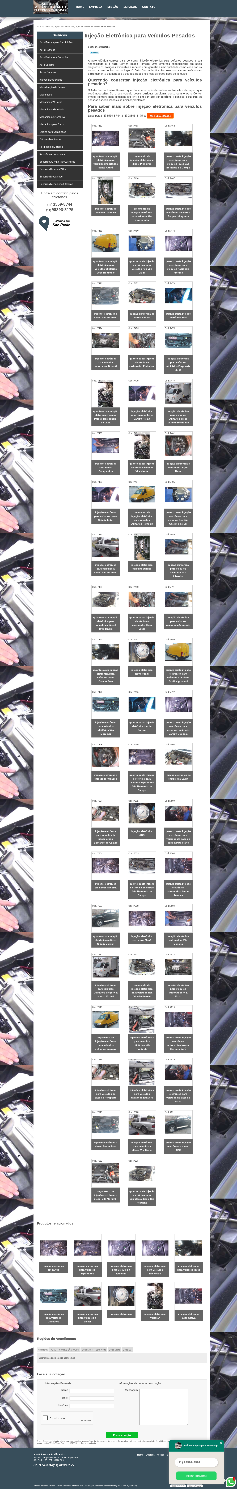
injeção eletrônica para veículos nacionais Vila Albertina (178, 570)
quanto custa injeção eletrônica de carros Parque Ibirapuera (178, 212)
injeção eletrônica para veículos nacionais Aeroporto (178, 621)
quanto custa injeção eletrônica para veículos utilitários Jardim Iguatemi (178, 675)
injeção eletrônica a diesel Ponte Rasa (105, 1144)
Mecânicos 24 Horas (51, 102)
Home (80, 6)
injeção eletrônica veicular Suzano (142, 566)
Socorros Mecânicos (51, 176)
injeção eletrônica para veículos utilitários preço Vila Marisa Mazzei (106, 991)
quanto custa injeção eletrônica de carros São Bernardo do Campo (142, 889)
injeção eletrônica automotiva (188, 1316)
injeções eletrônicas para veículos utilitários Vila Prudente (142, 1043)
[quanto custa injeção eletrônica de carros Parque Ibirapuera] (178, 190)
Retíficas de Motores (51, 146)
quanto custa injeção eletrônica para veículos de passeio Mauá (178, 1096)
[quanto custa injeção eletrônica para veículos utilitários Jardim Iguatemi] (178, 652)
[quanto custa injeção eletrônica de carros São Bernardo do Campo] (142, 866)
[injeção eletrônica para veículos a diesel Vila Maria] (142, 1124)
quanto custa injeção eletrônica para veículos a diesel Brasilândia (105, 623)
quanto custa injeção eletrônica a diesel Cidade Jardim (105, 940)
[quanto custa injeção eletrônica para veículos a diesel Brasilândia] (105, 599)
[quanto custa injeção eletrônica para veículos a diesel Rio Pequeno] (142, 1173)
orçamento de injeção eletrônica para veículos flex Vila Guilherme (142, 991)
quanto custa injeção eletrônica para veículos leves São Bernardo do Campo (178, 162)
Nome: (65, 1390)
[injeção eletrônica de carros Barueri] (142, 295)
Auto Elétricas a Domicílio (54, 57)
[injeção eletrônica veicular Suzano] (142, 547)
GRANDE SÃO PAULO (69, 1350)
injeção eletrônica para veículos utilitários (53, 1318)
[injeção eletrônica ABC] (142, 813)
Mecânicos (46, 94)
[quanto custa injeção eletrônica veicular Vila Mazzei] (142, 445)
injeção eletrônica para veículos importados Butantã (105, 362)
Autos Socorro (48, 72)
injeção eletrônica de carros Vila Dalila (178, 777)
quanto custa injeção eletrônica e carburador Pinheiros (142, 362)
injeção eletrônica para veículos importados (87, 1270)
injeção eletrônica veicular (155, 1316)
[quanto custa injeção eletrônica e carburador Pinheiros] (142, 340)
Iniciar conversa (196, 1476)
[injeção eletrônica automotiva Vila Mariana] (178, 918)
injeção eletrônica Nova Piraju (142, 671)
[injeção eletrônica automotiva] (189, 1296)
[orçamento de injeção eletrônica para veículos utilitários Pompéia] (142, 494)
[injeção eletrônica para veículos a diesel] (87, 1296)
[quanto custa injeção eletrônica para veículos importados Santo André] (105, 138)
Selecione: (43, 1350)
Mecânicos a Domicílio (52, 109)
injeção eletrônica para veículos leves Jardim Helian (141, 415)
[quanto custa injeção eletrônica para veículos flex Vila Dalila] (142, 243)
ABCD (53, 1350)
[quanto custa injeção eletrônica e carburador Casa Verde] (142, 599)
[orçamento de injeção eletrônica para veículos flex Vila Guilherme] (142, 967)
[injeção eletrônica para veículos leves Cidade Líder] (105, 494)
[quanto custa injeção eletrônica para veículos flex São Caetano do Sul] (178, 494)
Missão (112, 6)
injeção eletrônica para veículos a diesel (87, 1318)
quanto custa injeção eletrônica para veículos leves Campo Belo (105, 675)
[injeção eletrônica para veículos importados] (87, 1248)
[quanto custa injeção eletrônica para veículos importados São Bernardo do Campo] (142, 757)
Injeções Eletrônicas (51, 79)
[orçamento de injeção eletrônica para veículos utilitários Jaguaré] (105, 1019)
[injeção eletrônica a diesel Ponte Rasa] (105, 1124)
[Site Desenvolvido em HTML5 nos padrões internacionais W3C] (178, 1485)
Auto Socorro (47, 64)
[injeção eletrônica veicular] (155, 1296)
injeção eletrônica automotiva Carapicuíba (105, 467)
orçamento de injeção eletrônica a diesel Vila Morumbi (105, 1195)
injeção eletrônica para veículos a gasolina (121, 1270)
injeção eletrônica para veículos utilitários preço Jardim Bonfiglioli (178, 417)
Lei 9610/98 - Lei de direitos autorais (81, 1443)
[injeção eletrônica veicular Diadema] (105, 190)
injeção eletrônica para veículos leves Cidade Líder (105, 516)
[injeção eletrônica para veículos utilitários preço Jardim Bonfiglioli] (178, 393)
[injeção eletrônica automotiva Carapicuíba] (105, 445)
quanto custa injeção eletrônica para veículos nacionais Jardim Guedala (178, 728)
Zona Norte (100, 1350)
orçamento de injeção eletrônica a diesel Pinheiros (142, 160)
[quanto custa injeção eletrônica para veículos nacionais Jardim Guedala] (178, 704)
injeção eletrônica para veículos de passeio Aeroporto (106, 1094)
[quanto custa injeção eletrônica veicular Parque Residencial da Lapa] (105, 393)
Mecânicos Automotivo (53, 117)
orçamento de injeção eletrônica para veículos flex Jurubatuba (142, 214)
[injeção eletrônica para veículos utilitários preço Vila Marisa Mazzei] (105, 967)
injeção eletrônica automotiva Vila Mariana (178, 940)
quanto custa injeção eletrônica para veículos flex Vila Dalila (142, 267)
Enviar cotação (122, 1435)
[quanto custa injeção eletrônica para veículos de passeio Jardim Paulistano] (178, 813)
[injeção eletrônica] (121, 1296)
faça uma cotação (160, 115)
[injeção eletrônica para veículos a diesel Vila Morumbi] (105, 547)
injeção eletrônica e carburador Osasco (105, 777)
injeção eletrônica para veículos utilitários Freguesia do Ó (178, 364)
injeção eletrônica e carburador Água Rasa (178, 467)
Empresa (95, 6)
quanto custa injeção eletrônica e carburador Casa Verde (142, 623)
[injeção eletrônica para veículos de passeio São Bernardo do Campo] (105, 813)
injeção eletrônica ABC (142, 833)
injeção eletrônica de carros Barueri (142, 315)
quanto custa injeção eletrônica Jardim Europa (142, 726)
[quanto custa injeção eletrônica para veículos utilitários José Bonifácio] (105, 243)
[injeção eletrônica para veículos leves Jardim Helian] (142, 393)
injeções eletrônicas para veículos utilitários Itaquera (142, 1094)
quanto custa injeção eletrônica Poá (178, 315)
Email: (66, 1397)
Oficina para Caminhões (53, 132)
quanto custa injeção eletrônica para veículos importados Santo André (105, 162)
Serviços (130, 6)
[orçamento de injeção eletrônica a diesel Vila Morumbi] (105, 1173)
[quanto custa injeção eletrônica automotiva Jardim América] (178, 866)
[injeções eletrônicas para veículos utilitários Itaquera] (142, 1072)
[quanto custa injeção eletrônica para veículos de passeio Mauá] (178, 1072)
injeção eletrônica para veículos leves (188, 1268)
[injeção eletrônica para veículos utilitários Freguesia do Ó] (178, 340)
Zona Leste (87, 1350)
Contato (148, 6)
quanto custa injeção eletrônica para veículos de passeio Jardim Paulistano (178, 837)
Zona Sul (127, 1350)
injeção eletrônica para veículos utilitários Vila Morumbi (105, 728)
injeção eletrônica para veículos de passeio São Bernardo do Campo (106, 837)
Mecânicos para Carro (52, 124)
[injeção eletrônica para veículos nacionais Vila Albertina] (178, 547)
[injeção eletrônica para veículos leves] (189, 1248)
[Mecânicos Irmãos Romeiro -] (53, 7)
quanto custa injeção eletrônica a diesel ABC (178, 1146)
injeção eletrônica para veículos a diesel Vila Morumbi (105, 568)
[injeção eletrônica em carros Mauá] (142, 918)
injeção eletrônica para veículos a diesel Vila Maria (142, 1146)
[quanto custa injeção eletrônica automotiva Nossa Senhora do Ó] (178, 1019)
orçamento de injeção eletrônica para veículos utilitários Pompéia (142, 518)
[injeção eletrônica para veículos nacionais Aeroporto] (178, 599)
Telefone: (64, 1405)
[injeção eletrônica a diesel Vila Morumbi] (105, 295)
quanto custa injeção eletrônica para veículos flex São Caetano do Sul (178, 518)
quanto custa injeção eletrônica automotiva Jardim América (178, 889)
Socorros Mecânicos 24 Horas (56, 184)
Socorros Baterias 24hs (53, 169)
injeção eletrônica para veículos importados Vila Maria (178, 991)
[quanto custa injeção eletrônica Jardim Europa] (142, 704)
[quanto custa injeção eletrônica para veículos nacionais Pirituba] (178, 243)
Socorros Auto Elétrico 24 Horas (57, 161)
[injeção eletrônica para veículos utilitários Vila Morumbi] (105, 704)
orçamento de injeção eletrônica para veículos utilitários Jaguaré (105, 1043)
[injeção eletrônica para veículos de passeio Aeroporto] (105, 1072)
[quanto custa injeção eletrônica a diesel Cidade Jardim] (105, 918)
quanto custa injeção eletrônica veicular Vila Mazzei (142, 467)
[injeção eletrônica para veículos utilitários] (53, 1296)
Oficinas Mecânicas (51, 139)
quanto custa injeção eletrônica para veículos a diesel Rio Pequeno (142, 1197)
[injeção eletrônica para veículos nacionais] (155, 1248)
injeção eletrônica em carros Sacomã (106, 885)
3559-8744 (62, 204)
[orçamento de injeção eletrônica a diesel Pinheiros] (142, 138)
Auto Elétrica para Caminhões (56, 42)
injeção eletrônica (121, 1314)
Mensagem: (146, 1407)
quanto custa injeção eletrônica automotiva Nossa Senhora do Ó (178, 1043)
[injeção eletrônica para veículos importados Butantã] (105, 340)
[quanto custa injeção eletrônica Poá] (178, 295)
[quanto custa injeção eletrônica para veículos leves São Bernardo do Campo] (178, 138)
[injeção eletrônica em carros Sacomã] (105, 866)
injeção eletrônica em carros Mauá (142, 938)
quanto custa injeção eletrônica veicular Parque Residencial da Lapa (105, 417)
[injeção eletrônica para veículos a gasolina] (121, 1248)
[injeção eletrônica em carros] (53, 1248)
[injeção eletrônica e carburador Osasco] (105, 757)
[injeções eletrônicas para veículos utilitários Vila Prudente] (142, 1019)
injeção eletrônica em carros (53, 1268)
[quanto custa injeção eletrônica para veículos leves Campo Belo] (105, 652)
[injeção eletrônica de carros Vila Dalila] (178, 757)
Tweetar (94, 52)
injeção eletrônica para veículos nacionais (155, 1270)
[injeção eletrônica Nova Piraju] (142, 652)
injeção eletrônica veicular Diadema (105, 210)
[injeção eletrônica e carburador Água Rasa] (178, 445)
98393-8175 (62, 209)
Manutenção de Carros (52, 87)
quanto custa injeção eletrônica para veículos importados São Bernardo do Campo (142, 783)
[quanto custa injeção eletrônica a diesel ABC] (178, 1124)
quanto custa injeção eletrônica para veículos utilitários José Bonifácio (105, 267)
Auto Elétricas (47, 50)
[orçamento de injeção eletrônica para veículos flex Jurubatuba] (142, 190)
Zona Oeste (114, 1350)
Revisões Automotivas (52, 154)
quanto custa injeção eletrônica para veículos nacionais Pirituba (178, 267)
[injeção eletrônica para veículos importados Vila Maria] (178, 967)
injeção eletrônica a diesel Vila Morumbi (105, 315)
